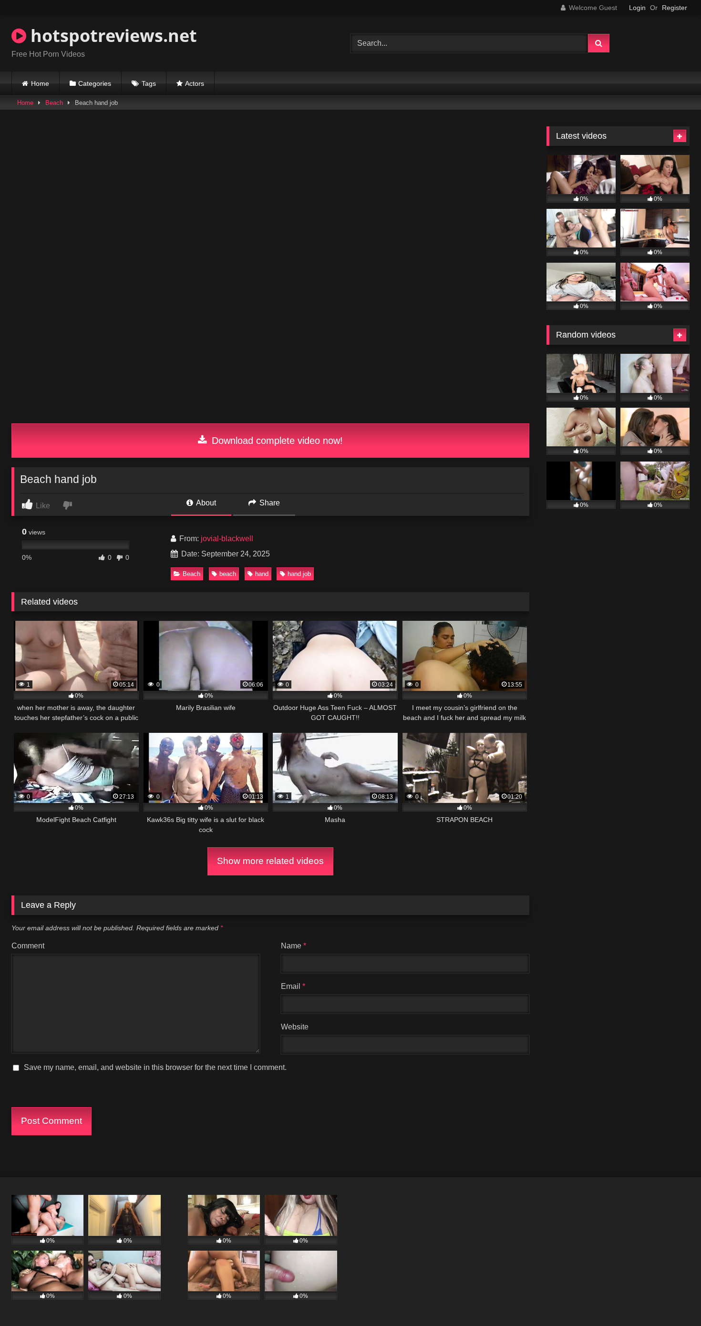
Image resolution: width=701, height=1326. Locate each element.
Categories (94, 83)
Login (637, 7)
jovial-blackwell (227, 539)
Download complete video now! (276, 440)
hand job (299, 573)
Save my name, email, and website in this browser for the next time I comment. (155, 1067)
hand (261, 573)
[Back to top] (671, 1297)
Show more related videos (270, 861)
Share (269, 503)
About (205, 503)
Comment (27, 946)
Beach (54, 102)
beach (227, 573)
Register (674, 7)
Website (295, 1027)
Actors (194, 83)
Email (293, 986)
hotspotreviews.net (111, 35)
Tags (149, 83)
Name (293, 946)
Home (40, 83)
